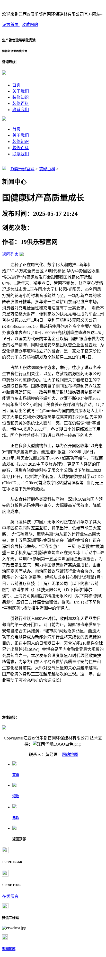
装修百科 (20, 103)
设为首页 (11, 24)
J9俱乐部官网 (22, 169)
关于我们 (20, 91)
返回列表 (10, 254)
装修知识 (20, 97)
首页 (16, 85)
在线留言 (10, 896)
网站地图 (70, 754)
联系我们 (20, 109)
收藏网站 (30, 24)
